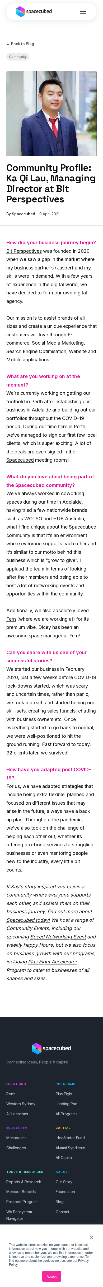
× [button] (91, 1235)
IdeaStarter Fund (70, 1137)
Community (18, 57)
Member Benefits (21, 1191)
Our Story (64, 1181)
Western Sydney (20, 1103)
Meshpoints (16, 1137)
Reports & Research (23, 1181)
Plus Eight (64, 1094)
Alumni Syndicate (70, 1148)
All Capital (64, 1157)
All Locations (17, 1114)
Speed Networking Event (58, 936)
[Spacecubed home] (34, 12)
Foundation (65, 1191)
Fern (11, 619)
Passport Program (22, 1201)
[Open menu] (83, 11)
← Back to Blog (20, 43)
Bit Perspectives (24, 251)
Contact (62, 1211)
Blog (60, 1201)
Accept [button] (52, 1276)
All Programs (66, 1114)
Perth (11, 1094)
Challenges (16, 1148)
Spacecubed (20, 460)
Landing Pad (66, 1103)
